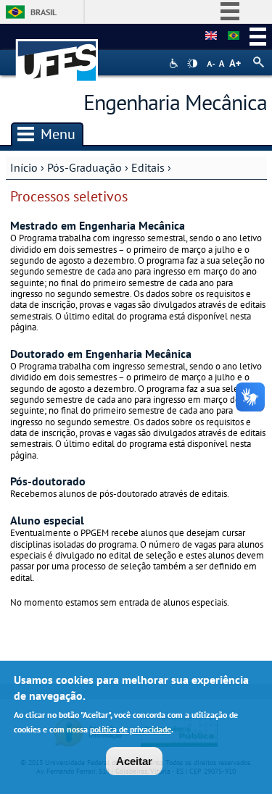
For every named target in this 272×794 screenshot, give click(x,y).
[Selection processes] (211, 36)
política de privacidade (130, 729)
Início (24, 167)
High (192, 64)
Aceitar (134, 761)
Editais (148, 167)
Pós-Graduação (84, 167)
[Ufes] (57, 53)
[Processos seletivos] (233, 36)
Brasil (43, 12)
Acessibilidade (175, 63)
